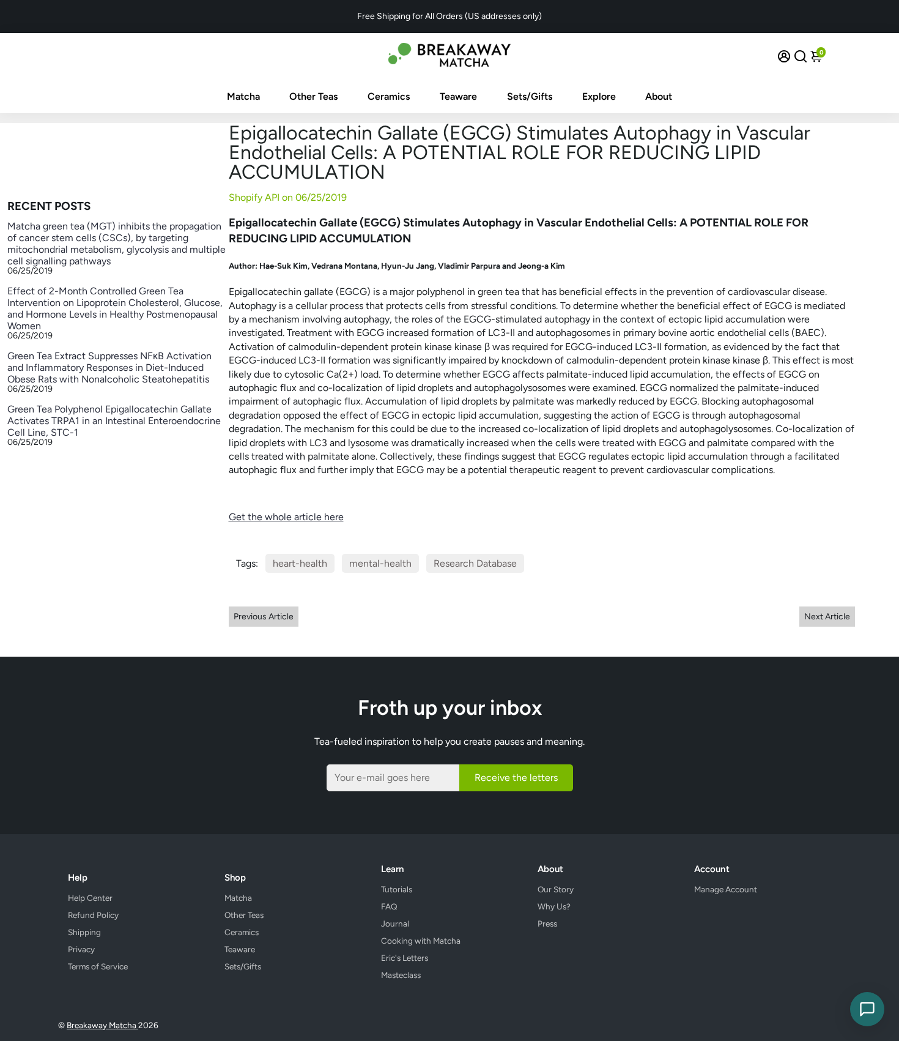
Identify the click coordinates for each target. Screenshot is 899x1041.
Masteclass (401, 975)
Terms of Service (98, 966)
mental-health (380, 563)
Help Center (90, 898)
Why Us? (554, 906)
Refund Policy (93, 915)
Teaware (458, 96)
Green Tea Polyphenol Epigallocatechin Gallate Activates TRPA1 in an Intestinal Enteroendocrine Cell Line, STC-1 (114, 420)
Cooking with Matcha (421, 941)
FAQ (389, 906)
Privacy (81, 949)
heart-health (300, 563)
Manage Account (725, 889)
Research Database (475, 563)
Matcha (243, 96)
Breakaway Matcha (102, 1025)
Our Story (556, 889)
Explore (599, 96)
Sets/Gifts (529, 96)
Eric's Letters (404, 958)
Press (547, 923)
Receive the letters (516, 777)
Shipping (84, 932)
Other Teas (313, 96)
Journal (395, 923)
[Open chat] (867, 1009)
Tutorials (396, 889)
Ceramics (389, 96)
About (658, 96)
